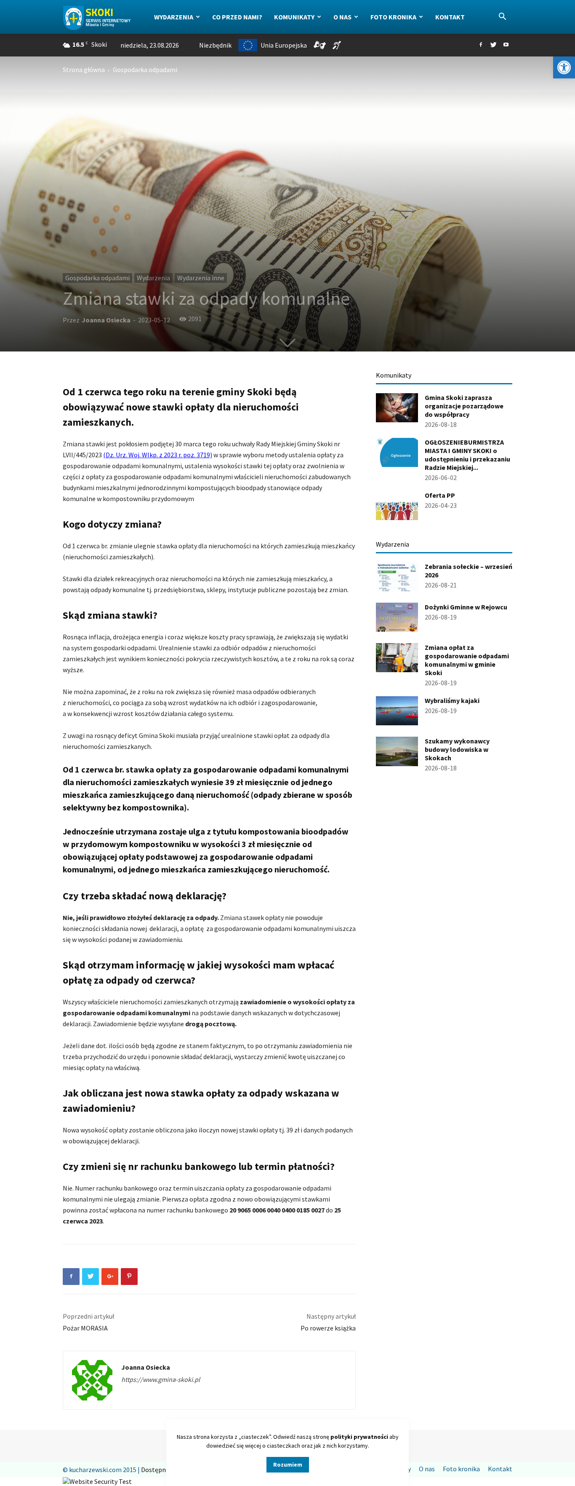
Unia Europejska (284, 45)
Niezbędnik (215, 45)
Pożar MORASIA (85, 1328)
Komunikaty (294, 17)
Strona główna (84, 69)
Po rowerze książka (328, 1328)
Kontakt (450, 17)
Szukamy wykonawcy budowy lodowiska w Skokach (457, 749)
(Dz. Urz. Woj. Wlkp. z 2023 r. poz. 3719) (157, 455)
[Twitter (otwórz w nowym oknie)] (493, 45)
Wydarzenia (173, 17)
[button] (564, 67)
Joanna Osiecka (106, 320)
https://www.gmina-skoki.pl (160, 1379)
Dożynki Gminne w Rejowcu (466, 607)
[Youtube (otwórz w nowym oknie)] (506, 45)
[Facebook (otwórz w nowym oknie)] (480, 45)
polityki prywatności (359, 1436)
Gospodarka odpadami (97, 278)
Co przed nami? (237, 17)
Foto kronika (393, 17)
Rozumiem (287, 1464)
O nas (342, 17)
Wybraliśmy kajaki (452, 700)
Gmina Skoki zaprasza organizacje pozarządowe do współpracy (464, 405)
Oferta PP (440, 495)
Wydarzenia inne (200, 278)
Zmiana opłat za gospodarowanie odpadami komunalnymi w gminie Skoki (467, 660)
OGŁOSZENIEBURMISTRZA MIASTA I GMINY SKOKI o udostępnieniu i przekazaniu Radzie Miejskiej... (467, 455)
